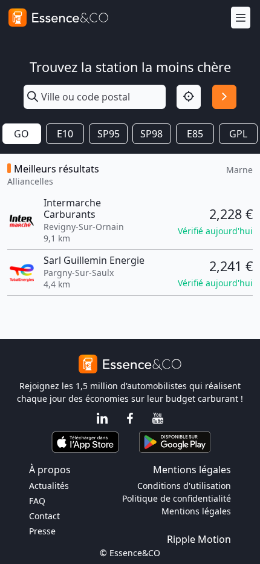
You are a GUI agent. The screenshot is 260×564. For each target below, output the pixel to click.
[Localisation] (189, 97)
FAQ (37, 501)
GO (21, 133)
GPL (238, 133)
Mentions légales (196, 511)
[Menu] (240, 18)
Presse (42, 531)
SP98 (151, 133)
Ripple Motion (199, 539)
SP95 (108, 133)
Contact (44, 516)
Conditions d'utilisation (184, 485)
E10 (65, 133)
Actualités (49, 485)
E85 (195, 133)
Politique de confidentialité (176, 498)
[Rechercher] (224, 97)
